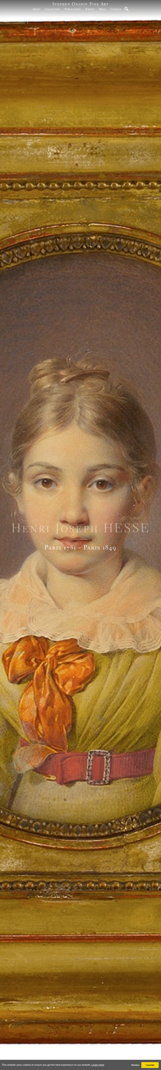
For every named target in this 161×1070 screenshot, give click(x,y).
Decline (135, 1065)
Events (89, 9)
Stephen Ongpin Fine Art (80, 3)
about (36, 9)
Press (102, 9)
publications (73, 9)
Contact (115, 9)
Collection (52, 9)
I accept (150, 1065)
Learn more (98, 1065)
